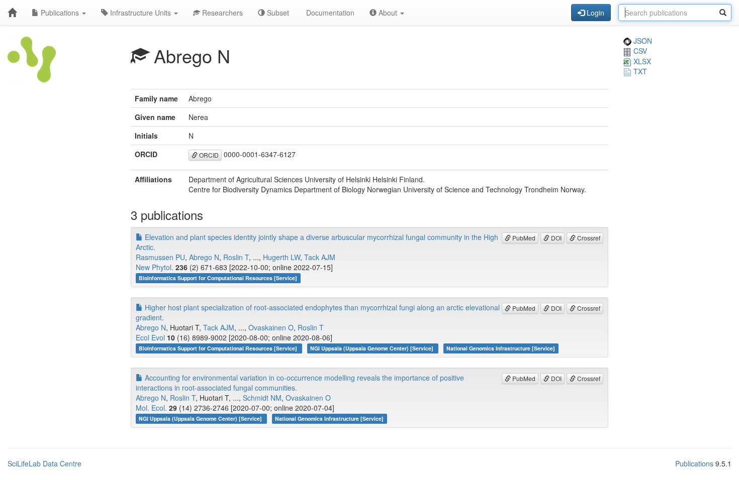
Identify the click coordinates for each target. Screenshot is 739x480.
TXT (639, 71)
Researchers (221, 13)
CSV (639, 51)
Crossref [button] (588, 237)
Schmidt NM (262, 398)
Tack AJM (319, 257)
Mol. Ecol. (151, 408)
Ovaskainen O (271, 327)
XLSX (641, 61)
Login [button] (594, 13)
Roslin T (236, 257)
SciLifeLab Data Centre (44, 463)
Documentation (329, 13)
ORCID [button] (208, 155)
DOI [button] (555, 237)
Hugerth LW (281, 257)
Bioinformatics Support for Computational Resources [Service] (218, 278)
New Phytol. (154, 267)
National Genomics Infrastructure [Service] (500, 348)
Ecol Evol (150, 337)
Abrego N (204, 257)
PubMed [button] (523, 237)
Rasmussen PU (160, 257)
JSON (641, 41)
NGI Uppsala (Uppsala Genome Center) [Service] (372, 348)
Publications (60, 13)
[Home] (12, 12)
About (388, 13)
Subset (277, 13)
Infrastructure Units (140, 13)
